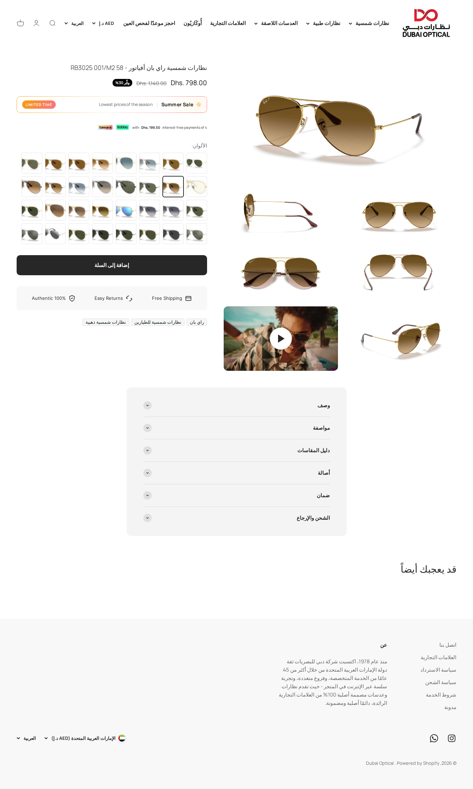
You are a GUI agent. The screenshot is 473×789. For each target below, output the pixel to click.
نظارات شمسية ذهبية (106, 322)
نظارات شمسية (372, 23)
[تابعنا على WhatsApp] (434, 738)
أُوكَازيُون (193, 23)
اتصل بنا (447, 644)
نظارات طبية (326, 23)
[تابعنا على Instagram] (451, 738)
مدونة (450, 707)
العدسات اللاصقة (279, 23)
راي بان (197, 322)
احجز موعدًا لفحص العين (149, 23)
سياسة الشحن (440, 682)
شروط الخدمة (441, 694)
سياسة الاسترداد (438, 669)
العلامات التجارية (228, 23)
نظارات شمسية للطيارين (157, 322)
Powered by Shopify (418, 763)
